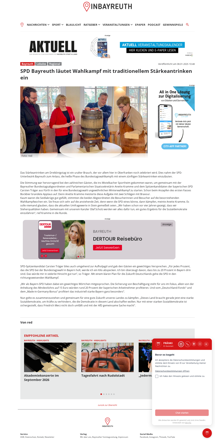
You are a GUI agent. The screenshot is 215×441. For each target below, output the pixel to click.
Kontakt (40, 437)
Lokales (41, 64)
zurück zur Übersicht (107, 405)
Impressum (123, 437)
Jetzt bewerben (107, 247)
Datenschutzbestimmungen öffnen (172, 371)
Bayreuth (27, 64)
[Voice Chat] (187, 344)
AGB (22, 437)
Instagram (153, 437)
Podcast (154, 24)
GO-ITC (188, 423)
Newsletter (49, 437)
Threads (162, 437)
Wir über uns (85, 437)
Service (24, 434)
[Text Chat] (181, 344)
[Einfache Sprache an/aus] (193, 343)
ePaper (140, 24)
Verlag (83, 434)
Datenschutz (30, 437)
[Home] (23, 24)
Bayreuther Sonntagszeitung (104, 437)
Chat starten (181, 412)
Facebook (144, 437)
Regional (54, 64)
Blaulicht (73, 24)
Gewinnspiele (173, 24)
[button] (83, 155)
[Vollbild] (199, 343)
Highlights (43, 340)
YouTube (171, 437)
